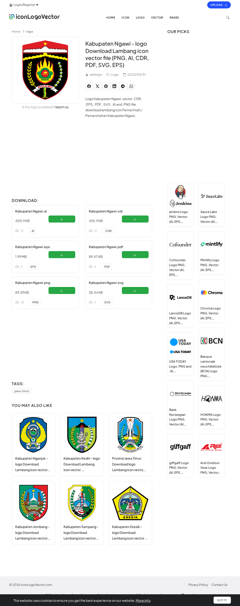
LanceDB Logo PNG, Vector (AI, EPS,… (180, 318)
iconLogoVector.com (36, 585)
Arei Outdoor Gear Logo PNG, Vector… (210, 468)
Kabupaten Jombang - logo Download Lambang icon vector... (32, 532)
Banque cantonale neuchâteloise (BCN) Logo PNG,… (210, 366)
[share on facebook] (89, 86)
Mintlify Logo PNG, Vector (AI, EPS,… (209, 265)
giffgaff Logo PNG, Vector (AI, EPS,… (179, 468)
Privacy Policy (198, 585)
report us (61, 107)
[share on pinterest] (106, 86)
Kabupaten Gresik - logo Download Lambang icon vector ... (130, 532)
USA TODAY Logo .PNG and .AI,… (180, 366)
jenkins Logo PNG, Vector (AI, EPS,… (178, 216)
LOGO (140, 17)
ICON (125, 17)
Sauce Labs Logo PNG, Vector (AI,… (209, 216)
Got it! (222, 600)
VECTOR (157, 17)
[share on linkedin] (114, 86)
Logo (115, 74)
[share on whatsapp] (131, 86)
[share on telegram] (123, 86)
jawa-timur (21, 391)
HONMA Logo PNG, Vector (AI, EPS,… (210, 419)
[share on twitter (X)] (97, 86)
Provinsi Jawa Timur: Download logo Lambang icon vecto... (129, 464)
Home (16, 31)
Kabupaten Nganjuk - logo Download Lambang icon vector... (32, 464)
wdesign (96, 74)
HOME (110, 17)
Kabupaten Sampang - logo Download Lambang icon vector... (81, 532)
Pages (174, 17)
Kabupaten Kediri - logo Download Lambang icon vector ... (82, 464)
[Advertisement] (82, 163)
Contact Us (219, 585)
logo (29, 31)
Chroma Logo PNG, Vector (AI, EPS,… (210, 313)
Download (61, 220)
